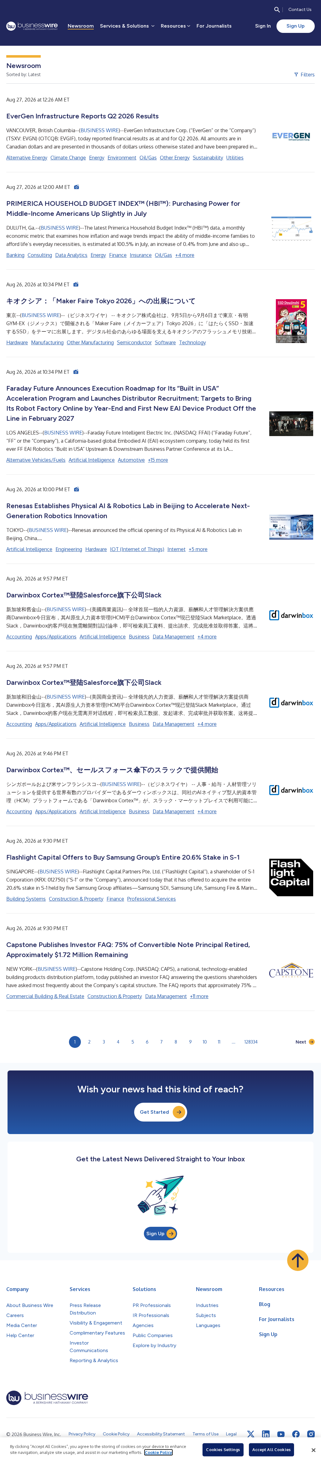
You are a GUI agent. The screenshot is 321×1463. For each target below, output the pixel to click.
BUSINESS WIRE (99, 130)
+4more (184, 255)
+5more (198, 549)
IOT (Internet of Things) (137, 549)
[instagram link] (311, 1434)
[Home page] (32, 26)
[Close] (313, 1450)
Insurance (141, 255)
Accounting (19, 636)
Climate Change (68, 157)
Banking (15, 255)
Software (165, 342)
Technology (192, 342)
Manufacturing (47, 342)
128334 (251, 1041)
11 (219, 1041)
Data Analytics (71, 255)
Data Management (173, 636)
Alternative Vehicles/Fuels (36, 460)
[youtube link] (281, 1434)
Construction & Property (76, 899)
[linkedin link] (266, 1434)
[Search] (277, 10)
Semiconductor (134, 342)
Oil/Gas (148, 157)
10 (205, 1041)
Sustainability (208, 157)
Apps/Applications (55, 636)
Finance (118, 255)
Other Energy (175, 157)
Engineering (68, 549)
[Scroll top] (297, 1260)
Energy (96, 157)
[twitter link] (251, 1434)
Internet (176, 549)
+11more (199, 996)
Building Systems (26, 899)
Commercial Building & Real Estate (45, 996)
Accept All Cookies (271, 1449)
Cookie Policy (158, 1452)
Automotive (131, 460)
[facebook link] (296, 1434)
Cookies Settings (223, 1449)
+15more (158, 460)
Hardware (17, 342)
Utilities (235, 157)
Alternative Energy (26, 157)
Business (139, 636)
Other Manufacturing (90, 342)
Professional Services (151, 899)
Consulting (40, 255)
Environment (122, 157)
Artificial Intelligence (92, 460)
